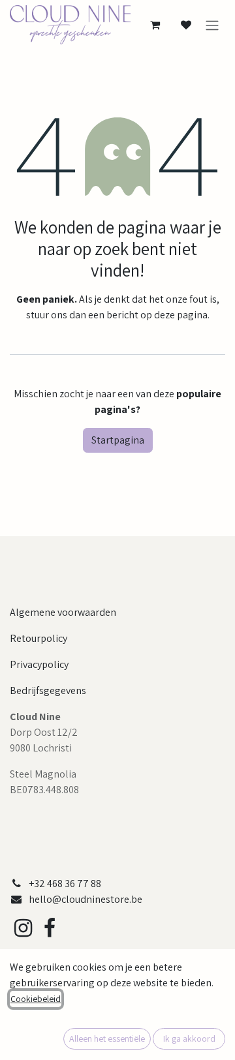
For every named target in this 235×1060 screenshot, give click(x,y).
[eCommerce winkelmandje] (155, 25)
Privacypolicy (39, 664)
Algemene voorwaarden (63, 612)
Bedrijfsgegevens (48, 690)
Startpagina (117, 440)
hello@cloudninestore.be (85, 899)
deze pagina (181, 315)
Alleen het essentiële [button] (107, 1038)
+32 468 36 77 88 (65, 883)
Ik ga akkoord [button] (189, 1038)
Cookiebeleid (35, 999)
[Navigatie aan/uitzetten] (212, 25)
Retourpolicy (38, 638)
